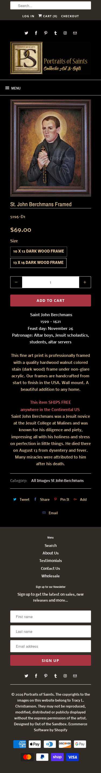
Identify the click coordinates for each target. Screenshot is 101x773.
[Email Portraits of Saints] (74, 33)
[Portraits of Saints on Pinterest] (45, 33)
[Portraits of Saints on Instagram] (65, 33)
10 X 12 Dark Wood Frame (38, 252)
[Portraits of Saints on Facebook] (36, 33)
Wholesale (50, 576)
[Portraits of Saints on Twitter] (26, 33)
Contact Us (50, 569)
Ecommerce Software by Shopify (60, 727)
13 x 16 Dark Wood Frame (38, 263)
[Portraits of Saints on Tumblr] (55, 33)
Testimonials (50, 561)
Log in (28, 16)
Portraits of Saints (39, 694)
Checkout (70, 16)
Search (51, 546)
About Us (51, 553)
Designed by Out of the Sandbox (40, 724)
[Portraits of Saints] (50, 59)
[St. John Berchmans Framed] (50, 148)
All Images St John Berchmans (57, 481)
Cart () (49, 16)
